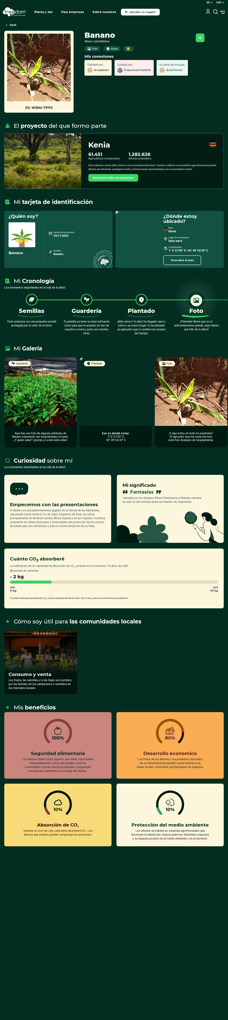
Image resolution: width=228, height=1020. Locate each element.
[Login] (208, 12)
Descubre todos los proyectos (113, 177)
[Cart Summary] (222, 12)
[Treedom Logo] (16, 12)
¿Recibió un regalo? (142, 12)
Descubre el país (182, 260)
